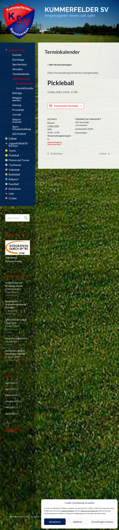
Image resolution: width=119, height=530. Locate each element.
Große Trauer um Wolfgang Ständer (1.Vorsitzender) (14, 285)
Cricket (13, 198)
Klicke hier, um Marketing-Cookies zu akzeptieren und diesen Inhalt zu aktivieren (18, 471)
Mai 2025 (10, 407)
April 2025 (10, 413)
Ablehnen (77, 521)
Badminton (15, 188)
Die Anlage (18, 59)
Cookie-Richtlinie (67, 511)
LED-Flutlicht (19, 133)
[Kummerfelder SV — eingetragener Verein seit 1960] (19, 21)
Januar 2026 (11, 395)
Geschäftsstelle (23, 88)
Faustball (14, 184)
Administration (19, 517)
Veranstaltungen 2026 (16, 338)
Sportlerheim (19, 64)
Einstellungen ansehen (102, 521)
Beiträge (17, 93)
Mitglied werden (16, 99)
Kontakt (16, 54)
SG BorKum (56, 153)
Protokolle (18, 109)
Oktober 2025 (12, 401)
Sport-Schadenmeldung (21, 128)
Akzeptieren (55, 521)
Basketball (14, 174)
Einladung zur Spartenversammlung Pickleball (15, 304)
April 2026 (10, 389)
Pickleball (14, 155)
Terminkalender (21, 73)
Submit (25, 217)
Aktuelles (17, 69)
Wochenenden (23, 83)
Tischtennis (15, 164)
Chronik (16, 114)
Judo (11, 193)
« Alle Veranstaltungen (59, 64)
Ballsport (14, 179)
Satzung (16, 105)
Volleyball (14, 169)
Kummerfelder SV (77, 9)
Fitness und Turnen (19, 160)
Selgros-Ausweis (16, 120)
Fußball (13, 138)
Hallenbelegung (21, 78)
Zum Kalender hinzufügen (66, 106)
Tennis (12, 150)
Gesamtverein (17, 50)
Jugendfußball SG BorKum (18, 144)
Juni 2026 (10, 383)
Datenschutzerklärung (89, 511)
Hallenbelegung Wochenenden (54, 143)
